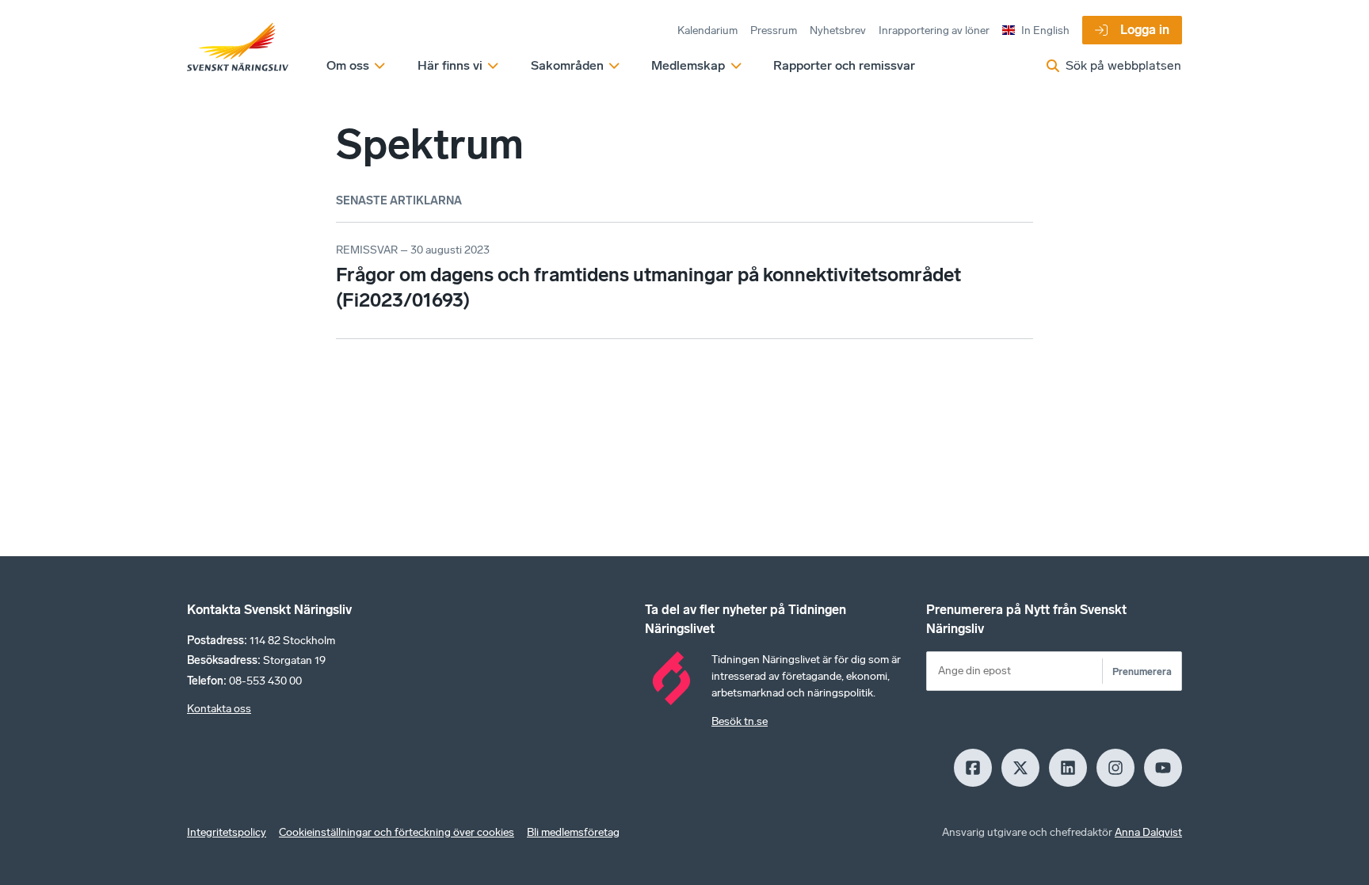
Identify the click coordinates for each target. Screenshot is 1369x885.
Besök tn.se (739, 721)
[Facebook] (973, 768)
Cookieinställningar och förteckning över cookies (396, 832)
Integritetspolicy (226, 832)
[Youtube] (1163, 768)
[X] (1020, 768)
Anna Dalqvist (1148, 832)
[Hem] (237, 47)
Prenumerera (1142, 671)
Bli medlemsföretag (573, 832)
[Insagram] (1115, 768)
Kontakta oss (219, 708)
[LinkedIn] (1068, 768)
